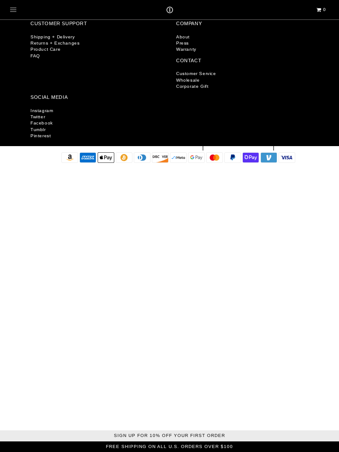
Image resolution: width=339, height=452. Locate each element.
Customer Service (196, 73)
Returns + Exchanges (54, 43)
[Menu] (13, 9)
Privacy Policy (303, 147)
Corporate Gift (192, 86)
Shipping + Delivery (52, 36)
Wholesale (188, 80)
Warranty (186, 49)
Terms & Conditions (239, 147)
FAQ (35, 55)
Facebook (41, 123)
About (183, 36)
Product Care (45, 49)
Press (182, 43)
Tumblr (38, 129)
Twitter (37, 116)
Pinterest (40, 135)
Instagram (41, 110)
